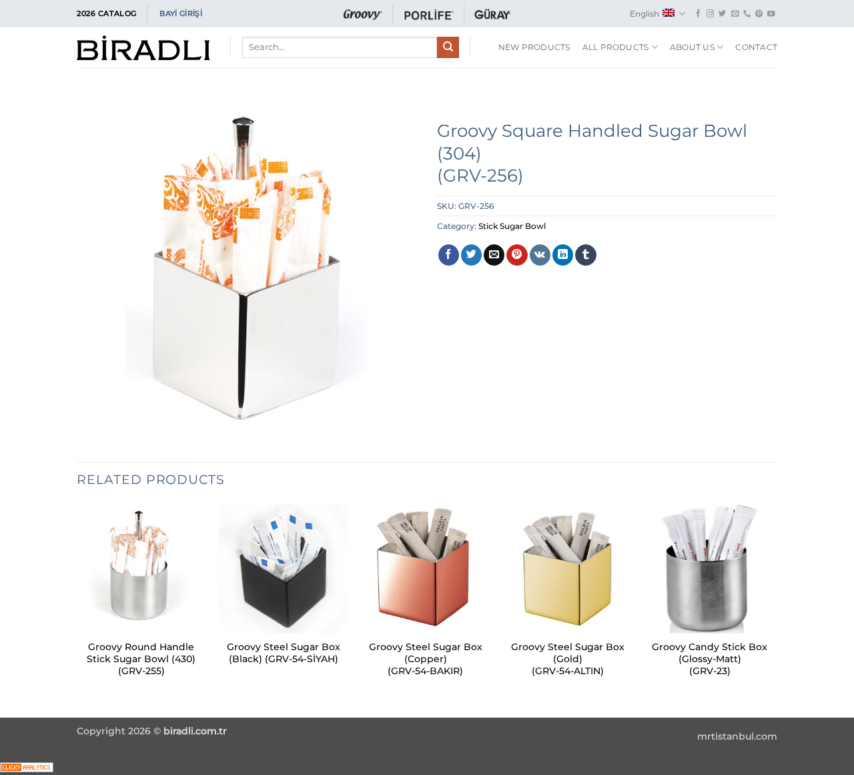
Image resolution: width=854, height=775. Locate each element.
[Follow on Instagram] (710, 14)
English (644, 14)
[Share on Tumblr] (585, 255)
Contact (756, 47)
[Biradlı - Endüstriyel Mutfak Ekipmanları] (143, 47)
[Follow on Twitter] (722, 14)
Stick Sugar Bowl (512, 226)
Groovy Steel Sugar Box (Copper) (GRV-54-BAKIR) (425, 658)
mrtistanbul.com (737, 736)
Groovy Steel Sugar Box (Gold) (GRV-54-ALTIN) (567, 658)
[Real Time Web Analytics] (26, 766)
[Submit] (447, 47)
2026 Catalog (107, 13)
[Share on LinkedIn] (562, 255)
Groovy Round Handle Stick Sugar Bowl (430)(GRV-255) (141, 658)
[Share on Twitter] (471, 255)
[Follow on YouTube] (771, 14)
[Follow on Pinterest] (759, 14)
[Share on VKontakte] (540, 255)
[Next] (773, 609)
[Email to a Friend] (494, 255)
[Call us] (747, 14)
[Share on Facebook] (448, 255)
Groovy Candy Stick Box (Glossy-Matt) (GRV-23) (709, 658)
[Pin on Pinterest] (516, 255)
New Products (534, 47)
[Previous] (77, 609)
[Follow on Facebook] (698, 14)
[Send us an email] (735, 14)
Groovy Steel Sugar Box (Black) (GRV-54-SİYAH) (283, 652)
